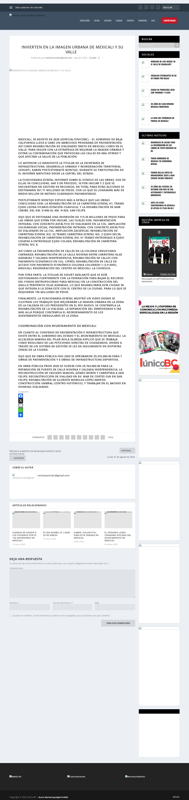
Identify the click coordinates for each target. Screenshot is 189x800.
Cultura (107, 20)
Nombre (14, 602)
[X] (72, 400)
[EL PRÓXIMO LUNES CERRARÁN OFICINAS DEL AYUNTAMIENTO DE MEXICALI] (118, 520)
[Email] (72, 405)
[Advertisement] (164, 735)
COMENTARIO (16, 568)
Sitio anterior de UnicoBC (29, 7)
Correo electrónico (63, 602)
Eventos (130, 20)
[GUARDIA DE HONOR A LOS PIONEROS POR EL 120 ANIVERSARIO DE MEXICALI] (26, 520)
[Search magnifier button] (177, 45)
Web (97, 602)
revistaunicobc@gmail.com (58, 57)
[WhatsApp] (72, 410)
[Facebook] (72, 396)
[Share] (72, 414)
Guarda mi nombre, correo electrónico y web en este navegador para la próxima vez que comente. (61, 615)
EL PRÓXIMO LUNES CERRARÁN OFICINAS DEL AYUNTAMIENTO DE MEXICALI (118, 536)
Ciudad (119, 20)
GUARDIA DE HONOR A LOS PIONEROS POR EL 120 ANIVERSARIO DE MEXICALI (24, 536)
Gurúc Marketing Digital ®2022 (53, 797)
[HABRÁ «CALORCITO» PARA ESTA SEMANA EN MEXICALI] (88, 520)
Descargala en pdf (151, 278)
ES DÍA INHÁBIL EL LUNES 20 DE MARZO (56, 534)
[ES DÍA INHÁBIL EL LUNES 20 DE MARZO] (57, 520)
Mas (153, 20)
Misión (176, 796)
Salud (97, 20)
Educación (85, 20)
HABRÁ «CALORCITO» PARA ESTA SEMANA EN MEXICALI (86, 535)
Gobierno (142, 20)
